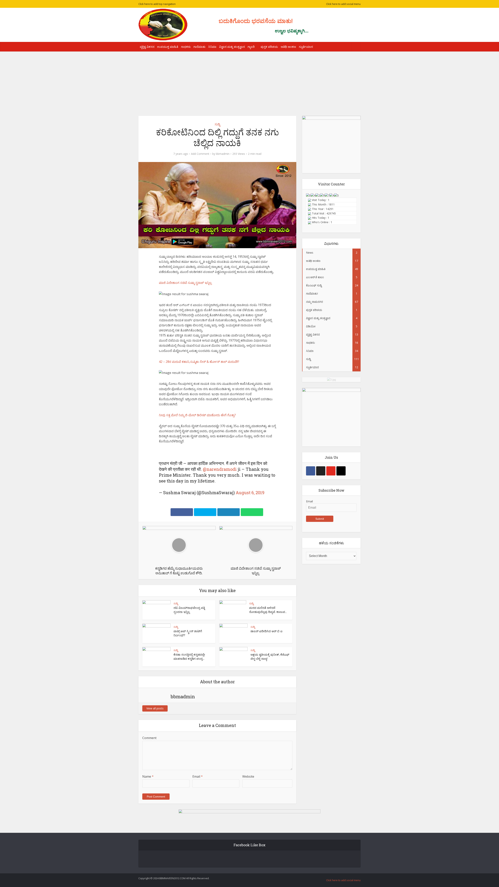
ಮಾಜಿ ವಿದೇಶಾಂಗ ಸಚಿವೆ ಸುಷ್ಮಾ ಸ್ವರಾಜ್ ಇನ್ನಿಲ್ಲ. (185, 283)
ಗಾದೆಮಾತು (199, 47)
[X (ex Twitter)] (320, 470)
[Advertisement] (249, 80)
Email (197, 776)
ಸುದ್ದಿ (217, 124)
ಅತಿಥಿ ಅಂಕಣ (288, 47)
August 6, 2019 (250, 492)
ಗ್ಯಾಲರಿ (251, 47)
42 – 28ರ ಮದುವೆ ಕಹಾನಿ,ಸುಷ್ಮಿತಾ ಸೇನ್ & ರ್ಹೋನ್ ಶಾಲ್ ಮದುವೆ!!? (199, 361)
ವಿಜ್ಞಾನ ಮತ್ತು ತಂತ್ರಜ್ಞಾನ (232, 47)
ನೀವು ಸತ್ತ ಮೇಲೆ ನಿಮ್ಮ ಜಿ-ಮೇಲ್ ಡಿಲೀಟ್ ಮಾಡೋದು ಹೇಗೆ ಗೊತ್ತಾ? (197, 415)
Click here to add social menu (343, 4)
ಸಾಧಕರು (186, 47)
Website (248, 776)
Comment (149, 738)
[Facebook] (310, 470)
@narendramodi (220, 469)
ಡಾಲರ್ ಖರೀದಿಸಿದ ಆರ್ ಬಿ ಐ (266, 631)
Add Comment (200, 154)
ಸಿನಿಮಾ (212, 47)
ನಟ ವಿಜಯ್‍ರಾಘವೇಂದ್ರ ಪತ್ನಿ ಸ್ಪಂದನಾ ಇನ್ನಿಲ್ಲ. (189, 609)
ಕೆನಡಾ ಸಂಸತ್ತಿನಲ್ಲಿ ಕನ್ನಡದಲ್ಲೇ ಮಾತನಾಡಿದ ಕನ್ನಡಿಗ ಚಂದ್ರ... (189, 656)
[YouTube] (330, 470)
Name (148, 776)
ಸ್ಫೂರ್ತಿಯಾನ (306, 47)
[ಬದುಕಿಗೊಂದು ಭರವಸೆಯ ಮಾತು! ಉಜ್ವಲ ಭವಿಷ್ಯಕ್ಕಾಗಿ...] (163, 24)
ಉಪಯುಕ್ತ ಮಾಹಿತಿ (167, 47)
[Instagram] (341, 470)
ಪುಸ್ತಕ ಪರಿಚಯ (269, 47)
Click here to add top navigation (157, 4)
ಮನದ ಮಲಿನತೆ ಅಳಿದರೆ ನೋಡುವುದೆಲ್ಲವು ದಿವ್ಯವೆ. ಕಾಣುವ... (268, 609)
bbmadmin (222, 154)
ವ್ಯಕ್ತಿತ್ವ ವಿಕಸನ (147, 47)
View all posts (155, 708)
